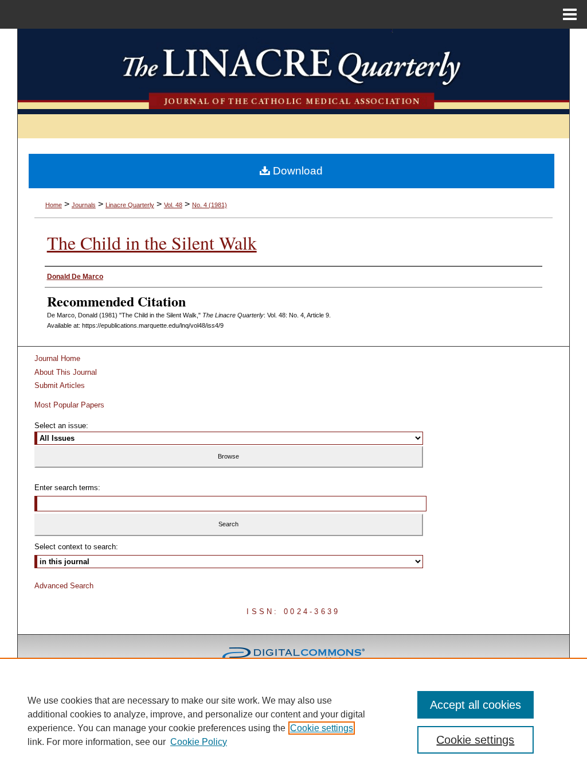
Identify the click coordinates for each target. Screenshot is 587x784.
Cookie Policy (198, 742)
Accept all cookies (475, 704)
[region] (293, 721)
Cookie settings (321, 728)
